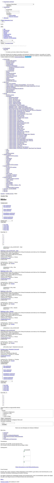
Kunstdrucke (9, 158)
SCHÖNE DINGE (7, 36)
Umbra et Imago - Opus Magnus (16, 130)
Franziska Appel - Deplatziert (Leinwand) (10, 349)
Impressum (5, 432)
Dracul (7, 78)
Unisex (7, 172)
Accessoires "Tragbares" (11, 174)
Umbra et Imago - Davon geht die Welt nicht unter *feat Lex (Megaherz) (25, 110)
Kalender (8, 160)
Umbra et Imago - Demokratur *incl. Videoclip (19, 111)
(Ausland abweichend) (6, 258)
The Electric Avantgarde (11, 75)
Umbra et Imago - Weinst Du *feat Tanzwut (18, 146)
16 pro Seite (6, 225)
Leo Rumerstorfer (10, 70)
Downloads (8, 96)
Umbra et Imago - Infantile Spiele (16, 121)
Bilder (7, 157)
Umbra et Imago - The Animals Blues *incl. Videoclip (21, 140)
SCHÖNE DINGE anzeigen (12, 178)
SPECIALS (6, 31)
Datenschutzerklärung (19, 57)
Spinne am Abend (10, 74)
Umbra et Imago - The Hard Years (16, 143)
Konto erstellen (12, 15)
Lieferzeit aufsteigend (8, 217)
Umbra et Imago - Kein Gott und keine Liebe (19, 122)
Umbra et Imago (9, 77)
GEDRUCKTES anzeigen (12, 155)
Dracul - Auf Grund (13, 98)
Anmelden (4, 424)
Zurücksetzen (8, 418)
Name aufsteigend (7, 209)
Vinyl (7, 152)
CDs (7, 149)
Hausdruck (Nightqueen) (11, 65)
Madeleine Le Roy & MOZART (8, 330)
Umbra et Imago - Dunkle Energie (16, 115)
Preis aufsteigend (7, 205)
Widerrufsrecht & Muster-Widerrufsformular (13, 436)
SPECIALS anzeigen (11, 83)
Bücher (7, 162)
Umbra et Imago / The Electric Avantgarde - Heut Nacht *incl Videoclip (25, 148)
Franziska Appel (9, 63)
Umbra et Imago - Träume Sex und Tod (18, 144)
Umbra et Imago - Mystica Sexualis (17, 129)
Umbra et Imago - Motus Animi (16, 127)
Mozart (7, 72)
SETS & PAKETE (10, 89)
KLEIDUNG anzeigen (11, 167)
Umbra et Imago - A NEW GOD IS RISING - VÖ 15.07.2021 (20, 84)
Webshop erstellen (5, 481)
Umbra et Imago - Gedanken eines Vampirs (18, 117)
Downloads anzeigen (13, 97)
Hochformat (11, 68)
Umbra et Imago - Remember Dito (16, 133)
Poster (7, 186)
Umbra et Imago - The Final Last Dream (18, 141)
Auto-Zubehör (9, 182)
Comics (8, 163)
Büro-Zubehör (9, 183)
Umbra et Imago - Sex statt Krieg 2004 (17, 136)
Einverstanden (28, 57)
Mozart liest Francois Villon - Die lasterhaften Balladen (21, 108)
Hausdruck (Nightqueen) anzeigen (16, 67)
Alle (4, 29)
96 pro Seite (6, 229)
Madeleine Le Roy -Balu (6, 291)
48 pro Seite (6, 228)
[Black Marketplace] (7, 20)
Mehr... (2, 479)
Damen (7, 169)
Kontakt (5, 434)
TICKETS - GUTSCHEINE (9, 38)
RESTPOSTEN (9, 91)
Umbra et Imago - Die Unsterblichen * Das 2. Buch (20, 113)
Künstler (3, 410)
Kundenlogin (6, 7)
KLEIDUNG (6, 35)
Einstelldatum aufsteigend (9, 213)
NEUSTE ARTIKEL (11, 87)
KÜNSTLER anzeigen (11, 60)
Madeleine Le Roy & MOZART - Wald (9, 250)
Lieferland (8, 4)
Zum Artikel (3, 264)
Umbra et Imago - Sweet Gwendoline (17, 138)
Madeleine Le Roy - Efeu (6, 271)
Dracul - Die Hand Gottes (14, 100)
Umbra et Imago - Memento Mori (16, 126)
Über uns (5, 190)
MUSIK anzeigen (10, 94)
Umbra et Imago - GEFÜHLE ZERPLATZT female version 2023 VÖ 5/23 (23, 86)
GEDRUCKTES (7, 34)
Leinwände (8, 159)
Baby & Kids (9, 173)
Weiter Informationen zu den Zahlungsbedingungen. (27, 467)
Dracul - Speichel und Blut (15, 102)
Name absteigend (7, 210)
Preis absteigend (7, 206)
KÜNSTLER (6, 30)
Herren (7, 171)
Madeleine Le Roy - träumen (7, 311)
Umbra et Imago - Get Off (15, 119)
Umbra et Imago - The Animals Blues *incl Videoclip (21, 139)
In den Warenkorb (4, 362)
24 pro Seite (6, 227)
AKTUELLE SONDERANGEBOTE (14, 88)
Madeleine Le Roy (10, 79)
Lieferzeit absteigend (8, 218)
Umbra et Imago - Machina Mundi (16, 124)
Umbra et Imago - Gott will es (15, 120)
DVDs (7, 150)
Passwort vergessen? (13, 16)
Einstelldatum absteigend (8, 214)
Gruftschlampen (9, 64)
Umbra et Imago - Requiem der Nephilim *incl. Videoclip (22, 134)
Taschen (8, 168)
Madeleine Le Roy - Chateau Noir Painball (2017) (20, 107)
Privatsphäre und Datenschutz (10, 439)
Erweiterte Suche (9, 43)
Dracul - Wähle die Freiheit (15, 103)
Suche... (3, 43)
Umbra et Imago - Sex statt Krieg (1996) (18, 135)
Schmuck (8, 181)
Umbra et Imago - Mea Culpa (15, 125)
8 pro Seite (5, 224)
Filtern (2, 418)
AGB (4, 437)
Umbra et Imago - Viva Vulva (15, 145)
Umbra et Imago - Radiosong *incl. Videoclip (19, 131)
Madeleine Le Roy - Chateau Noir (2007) (18, 106)
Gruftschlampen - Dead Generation (17, 105)
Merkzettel (5, 17)
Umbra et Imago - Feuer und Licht (16, 116)
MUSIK (5, 33)
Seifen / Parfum (9, 179)
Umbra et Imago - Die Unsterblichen (17, 112)
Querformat (11, 69)
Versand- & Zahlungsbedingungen (11, 435)
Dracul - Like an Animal (14, 101)
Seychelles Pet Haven (11, 73)
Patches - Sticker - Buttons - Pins (13, 185)
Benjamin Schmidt (10, 61)
